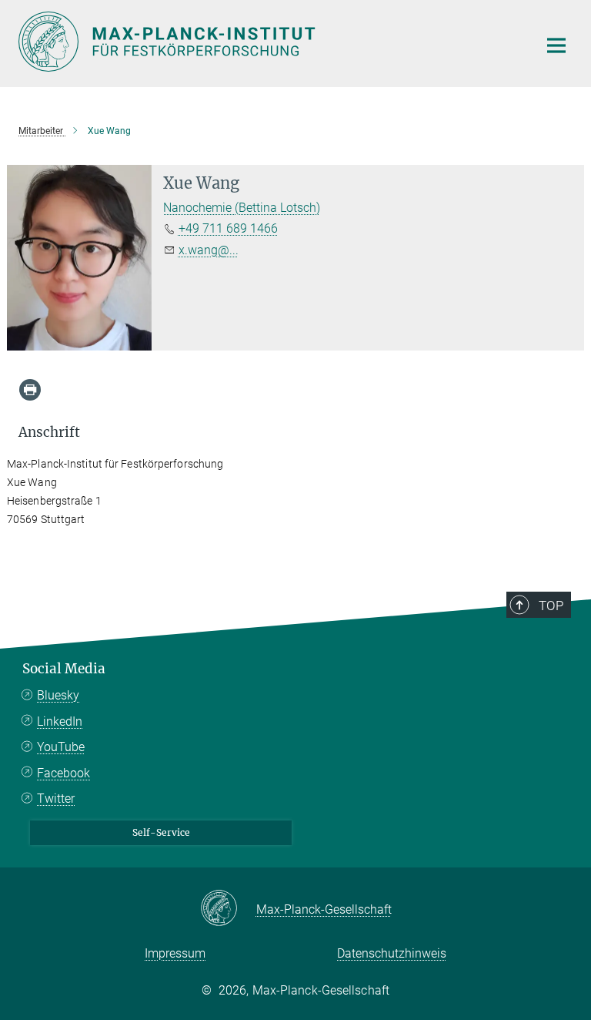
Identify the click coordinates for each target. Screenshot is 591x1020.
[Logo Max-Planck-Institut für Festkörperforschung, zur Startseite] (268, 42)
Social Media (63, 668)
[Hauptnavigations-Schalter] (556, 45)
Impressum (175, 953)
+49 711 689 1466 (228, 228)
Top (551, 605)
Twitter (56, 798)
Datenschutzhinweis (391, 953)
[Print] (30, 389)
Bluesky (58, 695)
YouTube (61, 747)
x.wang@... (209, 250)
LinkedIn (59, 721)
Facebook (63, 773)
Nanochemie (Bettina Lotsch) (241, 207)
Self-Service (161, 832)
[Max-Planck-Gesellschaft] (228, 909)
